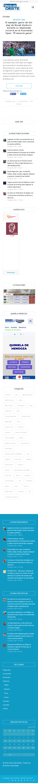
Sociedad (6, 705)
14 (23, 741)
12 (14, 741)
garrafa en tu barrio (10, 443)
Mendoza (20, 464)
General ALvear (25, 443)
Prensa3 (19, 104)
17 (5, 744)
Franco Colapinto (9, 438)
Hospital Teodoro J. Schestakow (13, 454)
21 (23, 744)
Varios (6, 697)
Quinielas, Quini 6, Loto (19, 379)
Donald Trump (9, 427)
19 (14, 744)
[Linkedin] (12, 780)
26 (14, 748)
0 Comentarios (22, 101)
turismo (16, 486)
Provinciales (7, 674)
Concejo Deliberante (10, 416)
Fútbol (6, 685)
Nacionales (6, 677)
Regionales (7, 670)
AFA (16, 395)
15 (28, 741)
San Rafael (29, 480)
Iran (28, 454)
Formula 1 (7, 432)
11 (9, 741)
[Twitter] (15, 780)
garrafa (21, 438)
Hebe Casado (8, 448)
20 (19, 744)
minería (7, 470)
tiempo (7, 486)
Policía (18, 475)
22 (28, 744)
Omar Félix (8, 475)
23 (32, 744)
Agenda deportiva (27, 395)
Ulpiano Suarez (9, 491)
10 (5, 741)
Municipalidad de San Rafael (21, 470)
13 (19, 741)
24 (5, 748)
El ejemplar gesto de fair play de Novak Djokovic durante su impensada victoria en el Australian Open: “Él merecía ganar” (19, 27)
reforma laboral (9, 480)
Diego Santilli (8, 421)
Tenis (23, 20)
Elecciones (21, 427)
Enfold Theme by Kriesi (26, 778)
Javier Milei (18, 459)
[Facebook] (9, 780)
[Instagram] (21, 780)
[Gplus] (30, 780)
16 (32, 741)
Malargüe (28, 459)
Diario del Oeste (14, 778)
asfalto (20, 400)
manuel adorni (9, 464)
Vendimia (20, 491)
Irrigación (7, 459)
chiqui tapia (8, 411)
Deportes (16, 20)
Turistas (25, 486)
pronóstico (28, 475)
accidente (7, 395)
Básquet (7, 689)
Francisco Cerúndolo (21, 432)
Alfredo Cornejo (9, 400)
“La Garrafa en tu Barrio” (11, 497)
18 (9, 744)
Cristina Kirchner (25, 416)
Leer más (19, 86)
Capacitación (21, 405)
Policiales (6, 701)
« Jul (10, 754)
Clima (17, 411)
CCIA (31, 405)
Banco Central (9, 405)
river (20, 480)
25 (9, 748)
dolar (18, 421)
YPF (29, 491)
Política (5, 708)
